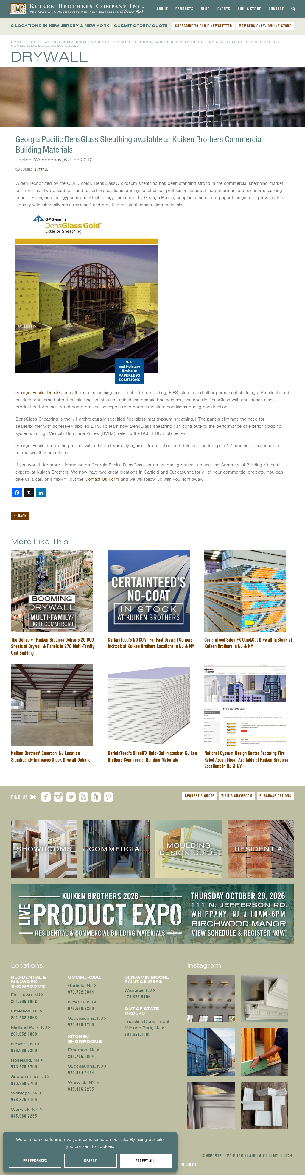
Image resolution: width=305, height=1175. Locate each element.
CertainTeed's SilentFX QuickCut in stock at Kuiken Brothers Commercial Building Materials (152, 756)
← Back (20, 516)
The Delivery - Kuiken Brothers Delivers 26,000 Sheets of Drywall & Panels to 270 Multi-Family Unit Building (52, 646)
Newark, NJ (23, 1043)
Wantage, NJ (24, 1093)
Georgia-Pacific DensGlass (42, 393)
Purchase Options (275, 795)
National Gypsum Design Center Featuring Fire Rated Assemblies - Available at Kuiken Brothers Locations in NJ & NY (246, 759)
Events (223, 9)
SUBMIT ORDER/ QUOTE (141, 26)
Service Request (181, 1165)
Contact (276, 9)
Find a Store (249, 9)
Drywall (122, 42)
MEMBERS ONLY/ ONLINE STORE (265, 26)
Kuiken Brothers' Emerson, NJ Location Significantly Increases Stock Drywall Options (50, 756)
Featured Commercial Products (75, 42)
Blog (205, 9)
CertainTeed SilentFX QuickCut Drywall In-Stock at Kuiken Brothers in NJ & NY (248, 643)
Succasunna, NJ (28, 1076)
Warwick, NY (24, 1109)
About (162, 9)
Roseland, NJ (25, 1060)
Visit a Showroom (237, 795)
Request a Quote (199, 795)
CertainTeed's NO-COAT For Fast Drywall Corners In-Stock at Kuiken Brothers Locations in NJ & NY (151, 643)
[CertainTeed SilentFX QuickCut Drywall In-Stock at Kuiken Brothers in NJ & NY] (245, 554)
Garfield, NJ (80, 985)
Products (184, 9)
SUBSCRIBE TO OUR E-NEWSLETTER (203, 26)
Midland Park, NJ (29, 1027)
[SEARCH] (293, 9)
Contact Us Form (102, 479)
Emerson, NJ (25, 1011)
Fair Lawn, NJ (25, 994)
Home (16, 42)
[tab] (162, 9)
